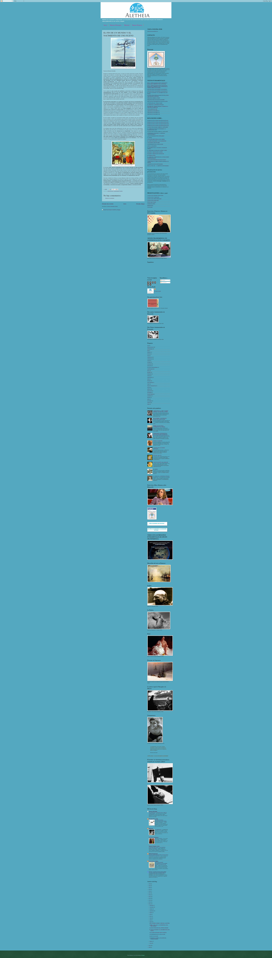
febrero (151, 941)
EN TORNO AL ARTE (151, 155)
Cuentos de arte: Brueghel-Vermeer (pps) (155, 195)
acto (148, 345)
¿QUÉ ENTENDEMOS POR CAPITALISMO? (155, 136)
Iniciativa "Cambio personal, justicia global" (157, 871)
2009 (150, 947)
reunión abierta (150, 394)
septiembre (152, 910)
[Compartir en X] (115, 189)
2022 (150, 885)
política (148, 389)
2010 (150, 945)
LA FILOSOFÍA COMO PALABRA (153, 142)
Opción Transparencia (151, 385)
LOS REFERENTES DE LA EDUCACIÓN (155, 144)
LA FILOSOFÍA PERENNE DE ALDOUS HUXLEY (156, 159)
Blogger (143, 955)
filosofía (120, 191)
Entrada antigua (140, 204)
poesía (148, 387)
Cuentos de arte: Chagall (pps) (153, 197)
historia (148, 375)
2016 (150, 894)
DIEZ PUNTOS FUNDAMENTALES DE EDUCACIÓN (157, 101)
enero (151, 943)
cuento (148, 360)
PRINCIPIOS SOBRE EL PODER (153, 98)
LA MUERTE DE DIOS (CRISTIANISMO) (155, 164)
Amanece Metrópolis (153, 811)
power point (149, 390)
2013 (150, 900)
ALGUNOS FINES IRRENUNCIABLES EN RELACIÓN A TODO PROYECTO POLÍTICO (158, 96)
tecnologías (149, 400)
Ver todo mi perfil (157, 291)
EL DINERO (149, 137)
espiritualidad (116, 191)
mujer (148, 384)
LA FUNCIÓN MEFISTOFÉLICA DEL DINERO (156, 139)
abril (151, 919)
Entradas (163, 280)
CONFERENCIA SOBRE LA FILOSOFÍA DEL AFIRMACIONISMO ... (157, 939)
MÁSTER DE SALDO (158, 838)
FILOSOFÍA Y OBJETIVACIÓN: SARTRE (155, 152)
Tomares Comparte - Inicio (154, 846)
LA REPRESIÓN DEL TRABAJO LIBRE (154, 103)
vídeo (148, 404)
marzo (151, 921)
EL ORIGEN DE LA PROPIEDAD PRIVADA (155, 104)
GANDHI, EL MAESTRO (157, 440)
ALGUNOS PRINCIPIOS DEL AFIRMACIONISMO (158, 927)
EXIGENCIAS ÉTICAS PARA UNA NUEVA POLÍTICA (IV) (158, 125)
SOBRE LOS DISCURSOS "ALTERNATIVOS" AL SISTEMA (159, 426)
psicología (149, 392)
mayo (151, 918)
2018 (150, 891)
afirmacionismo (110, 191)
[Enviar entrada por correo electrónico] (110, 189)
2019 (150, 889)
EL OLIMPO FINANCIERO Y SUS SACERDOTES (156, 141)
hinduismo (149, 374)
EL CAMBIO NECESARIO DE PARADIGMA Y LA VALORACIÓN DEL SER (156, 129)
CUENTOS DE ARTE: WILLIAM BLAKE (160, 462)
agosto (151, 912)
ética (148, 370)
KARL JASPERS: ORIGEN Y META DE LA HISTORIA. (159, 923)
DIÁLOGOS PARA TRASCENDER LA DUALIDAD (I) (157, 89)
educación (149, 365)
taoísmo (148, 397)
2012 (150, 902)
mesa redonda (150, 382)
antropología (149, 348)
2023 (150, 883)
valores (148, 402)
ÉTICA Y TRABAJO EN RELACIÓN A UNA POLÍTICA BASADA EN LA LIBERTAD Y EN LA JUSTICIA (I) (157, 83)
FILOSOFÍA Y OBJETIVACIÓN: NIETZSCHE (155, 153)
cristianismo (149, 358)
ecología (149, 362)
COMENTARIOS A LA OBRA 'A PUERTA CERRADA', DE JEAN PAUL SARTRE (160, 411)
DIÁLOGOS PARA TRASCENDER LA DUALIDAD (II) (157, 91)
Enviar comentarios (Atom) (112, 206)
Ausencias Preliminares (154, 837)
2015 (150, 896)
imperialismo (149, 377)
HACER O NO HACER (153, 936)
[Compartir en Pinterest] (117, 189)
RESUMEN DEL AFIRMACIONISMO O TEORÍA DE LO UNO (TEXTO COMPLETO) (157, 107)
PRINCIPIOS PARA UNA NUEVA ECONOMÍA (155, 99)
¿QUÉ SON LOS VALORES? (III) (153, 114)
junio (151, 916)
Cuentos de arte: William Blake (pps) (154, 198)
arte (148, 350)
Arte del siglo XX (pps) (151, 202)
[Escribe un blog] (113, 189)
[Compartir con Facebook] (116, 189)
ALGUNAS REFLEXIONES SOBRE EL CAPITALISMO (157, 127)
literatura (149, 380)
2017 (150, 892)
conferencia (149, 357)
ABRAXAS (151, 828)
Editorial (126, 25)
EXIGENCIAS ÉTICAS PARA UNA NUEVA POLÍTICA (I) (157, 120)
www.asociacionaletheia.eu (152, 31)
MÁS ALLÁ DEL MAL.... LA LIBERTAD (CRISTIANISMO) (158, 165)
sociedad (149, 395)
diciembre (152, 905)
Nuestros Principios (115, 25)
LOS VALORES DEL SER (152, 109)
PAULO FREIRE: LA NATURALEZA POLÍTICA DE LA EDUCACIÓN (159, 419)
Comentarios (164, 282)
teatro (148, 399)
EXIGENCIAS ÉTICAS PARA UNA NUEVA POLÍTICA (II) (157, 122)
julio (150, 914)
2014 (150, 898)
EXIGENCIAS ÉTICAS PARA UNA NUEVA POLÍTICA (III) (158, 123)
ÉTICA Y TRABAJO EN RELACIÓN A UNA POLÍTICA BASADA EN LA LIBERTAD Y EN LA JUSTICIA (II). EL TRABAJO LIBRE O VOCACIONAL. (157, 86)
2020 (150, 887)
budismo (149, 352)
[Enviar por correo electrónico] (112, 189)
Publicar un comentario (109, 198)
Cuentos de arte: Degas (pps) (153, 200)
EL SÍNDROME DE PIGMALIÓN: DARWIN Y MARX (157, 150)
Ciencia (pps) (150, 207)
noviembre (152, 907)
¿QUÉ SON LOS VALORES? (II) (153, 112)
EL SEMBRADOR (158, 829)
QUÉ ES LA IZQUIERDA (152, 146)
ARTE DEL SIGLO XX (157, 455)
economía (149, 364)
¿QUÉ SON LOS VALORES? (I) (153, 110)
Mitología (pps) (150, 205)
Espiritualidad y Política (153, 861)
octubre (151, 909)
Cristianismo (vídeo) (151, 203)
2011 (150, 903)
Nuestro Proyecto (137, 25)
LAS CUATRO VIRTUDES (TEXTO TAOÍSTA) (158, 932)
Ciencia (148, 353)
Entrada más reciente (107, 204)
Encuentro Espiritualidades (152, 367)
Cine (148, 355)
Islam (148, 379)
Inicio (105, 25)
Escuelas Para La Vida (153, 818)
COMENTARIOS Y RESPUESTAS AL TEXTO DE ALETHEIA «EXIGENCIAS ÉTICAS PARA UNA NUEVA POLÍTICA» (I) (161, 434)
